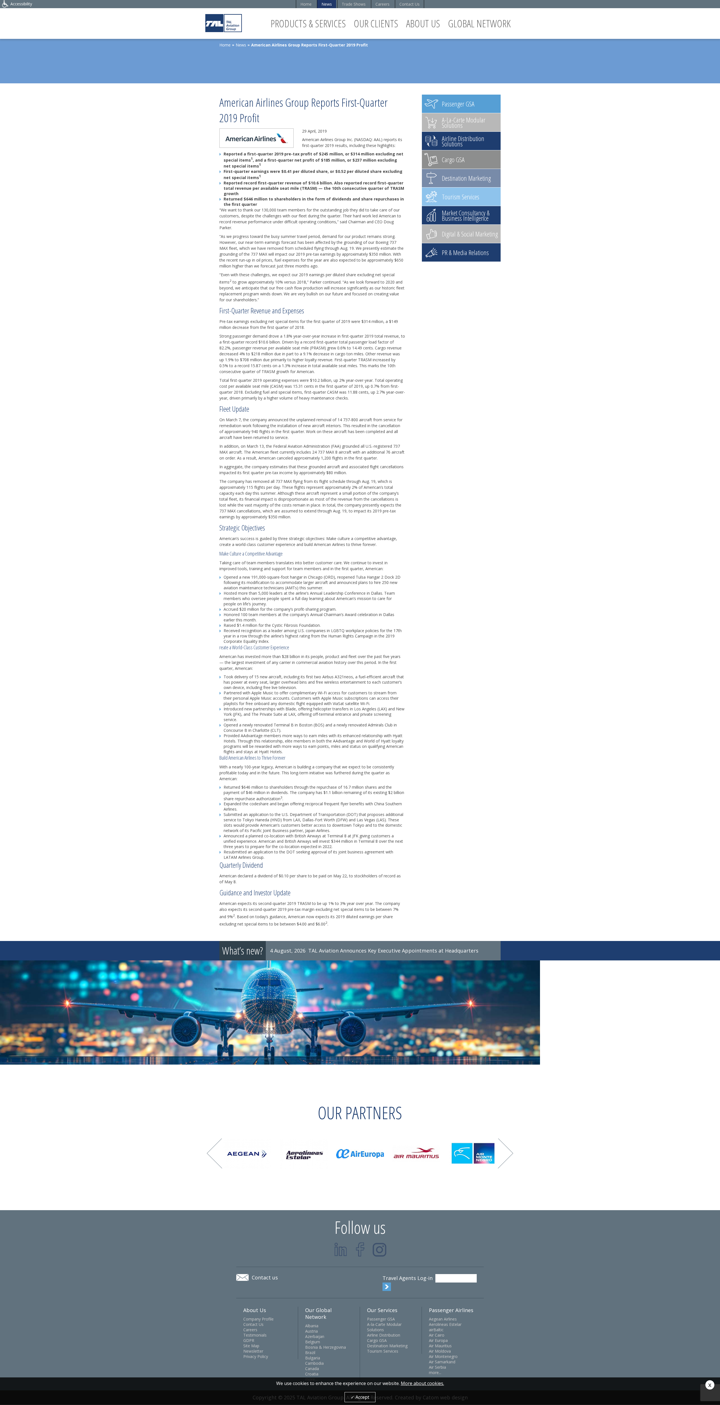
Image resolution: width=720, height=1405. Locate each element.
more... (435, 1372)
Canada (312, 1368)
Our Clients (376, 23)
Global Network (479, 23)
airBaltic (436, 1329)
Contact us (265, 1277)
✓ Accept (360, 1397)
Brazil (310, 1352)
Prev (214, 1153)
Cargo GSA (377, 1340)
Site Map (251, 1345)
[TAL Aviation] (223, 23)
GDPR (248, 1340)
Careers (382, 4)
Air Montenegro (443, 1356)
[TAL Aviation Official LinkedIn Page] (340, 1249)
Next (505, 1153)
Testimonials (255, 1335)
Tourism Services (382, 1351)
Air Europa (438, 1340)
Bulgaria (312, 1358)
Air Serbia (437, 1367)
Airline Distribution (383, 1335)
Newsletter (253, 1351)
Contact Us (409, 4)
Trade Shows (354, 4)
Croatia (311, 1374)
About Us (423, 23)
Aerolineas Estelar (445, 1324)
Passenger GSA (381, 1319)
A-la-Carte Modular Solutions (384, 1327)
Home (306, 4)
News (326, 4)
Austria (311, 1331)
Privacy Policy (255, 1356)
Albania (311, 1325)
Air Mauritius (440, 1345)
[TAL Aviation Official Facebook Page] (360, 1249)
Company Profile (258, 1319)
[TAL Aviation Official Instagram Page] (379, 1249)
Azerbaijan (314, 1336)
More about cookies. (422, 1383)
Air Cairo (436, 1335)
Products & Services (308, 23)
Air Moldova (440, 1351)
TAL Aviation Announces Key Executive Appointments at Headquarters (393, 950)
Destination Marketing (387, 1345)
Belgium (312, 1341)
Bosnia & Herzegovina (325, 1347)
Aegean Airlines (443, 1319)
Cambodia (314, 1363)
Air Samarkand (442, 1361)
